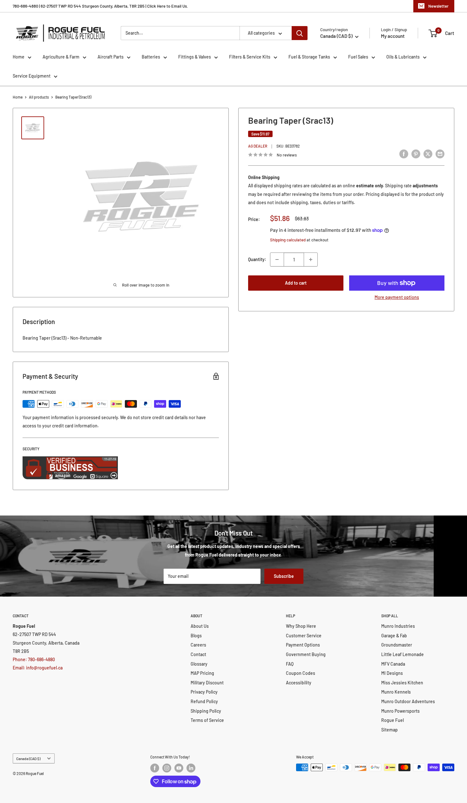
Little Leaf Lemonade (402, 654)
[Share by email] (440, 153)
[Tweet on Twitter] (427, 153)
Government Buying (306, 654)
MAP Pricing (202, 673)
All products (39, 97)
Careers (198, 644)
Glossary (199, 664)
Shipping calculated (288, 239)
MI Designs (392, 673)
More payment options (397, 297)
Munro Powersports (400, 711)
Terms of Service (207, 720)
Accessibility (298, 682)
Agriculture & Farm (61, 56)
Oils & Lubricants (403, 56)
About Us (200, 626)
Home (18, 56)
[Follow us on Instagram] (166, 768)
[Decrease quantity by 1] (277, 259)
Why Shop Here (301, 626)
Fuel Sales (358, 56)
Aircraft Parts (111, 56)
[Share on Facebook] (403, 153)
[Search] (300, 33)
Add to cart (296, 283)
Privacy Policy (204, 692)
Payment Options (303, 644)
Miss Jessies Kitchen (402, 682)
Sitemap (389, 729)
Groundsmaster (396, 644)
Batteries (151, 56)
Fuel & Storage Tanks (309, 56)
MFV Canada (393, 664)
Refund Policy (204, 701)
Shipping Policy (206, 711)
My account (393, 36)
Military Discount (207, 682)
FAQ (290, 664)
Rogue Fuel (392, 720)
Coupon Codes (300, 673)
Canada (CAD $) (28, 758)
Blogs (196, 635)
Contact (198, 654)
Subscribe (284, 576)
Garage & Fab (394, 635)
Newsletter (438, 6)
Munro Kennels (396, 692)
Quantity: (257, 259)
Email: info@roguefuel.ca (38, 667)
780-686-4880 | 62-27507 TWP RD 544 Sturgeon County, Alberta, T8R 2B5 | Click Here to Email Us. (100, 6)
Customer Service (303, 635)
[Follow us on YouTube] (178, 768)
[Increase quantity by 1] (310, 259)
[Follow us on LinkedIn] (190, 768)
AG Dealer (257, 146)
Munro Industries (398, 626)
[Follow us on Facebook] (154, 768)
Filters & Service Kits (249, 56)
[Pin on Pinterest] (415, 153)
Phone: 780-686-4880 (34, 659)
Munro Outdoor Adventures (408, 701)
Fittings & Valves (194, 56)
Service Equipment (32, 76)
